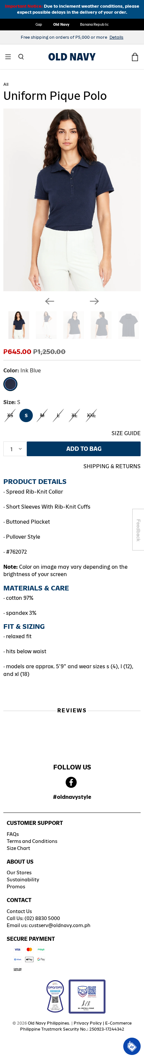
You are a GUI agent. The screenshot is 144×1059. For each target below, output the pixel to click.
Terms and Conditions (32, 841)
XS (10, 415)
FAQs (13, 834)
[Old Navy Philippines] (72, 57)
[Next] (94, 301)
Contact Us (19, 911)
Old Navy (61, 24)
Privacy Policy (88, 1023)
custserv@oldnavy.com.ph (59, 925)
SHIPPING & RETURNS (112, 466)
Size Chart (18, 848)
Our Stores (19, 872)
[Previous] (50, 301)
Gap (38, 24)
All (5, 84)
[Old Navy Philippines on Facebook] (71, 782)
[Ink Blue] (10, 384)
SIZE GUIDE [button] (126, 433)
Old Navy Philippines (48, 1023)
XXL (91, 415)
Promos (16, 886)
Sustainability (23, 879)
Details (117, 37)
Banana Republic (94, 24)
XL (74, 415)
